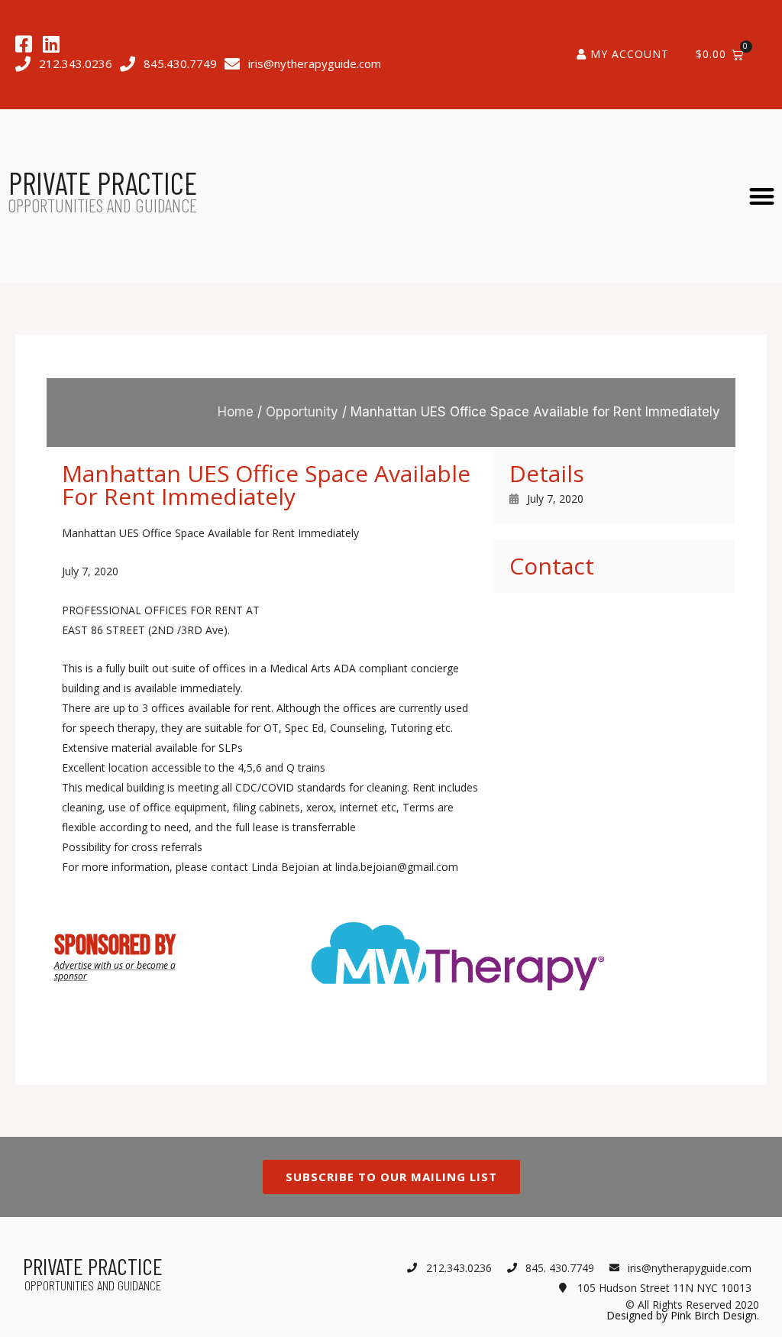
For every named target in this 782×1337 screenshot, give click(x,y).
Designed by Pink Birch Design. (682, 1315)
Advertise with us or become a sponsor (115, 971)
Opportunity (302, 411)
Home (236, 411)
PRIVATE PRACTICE (102, 182)
